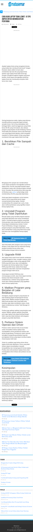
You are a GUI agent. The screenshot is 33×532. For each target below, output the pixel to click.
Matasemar (16, 526)
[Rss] (12, 528)
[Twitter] (15, 528)
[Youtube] (19, 528)
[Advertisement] (16, 48)
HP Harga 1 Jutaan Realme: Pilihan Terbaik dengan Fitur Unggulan (15, 448)
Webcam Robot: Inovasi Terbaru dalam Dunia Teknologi (14, 511)
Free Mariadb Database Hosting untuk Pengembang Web (14, 477)
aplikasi (14, 192)
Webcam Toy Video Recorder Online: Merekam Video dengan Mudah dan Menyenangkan (16, 442)
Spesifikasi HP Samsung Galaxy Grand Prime (12, 497)
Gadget (13, 24)
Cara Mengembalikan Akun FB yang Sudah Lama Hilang (15, 502)
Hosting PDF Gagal (5, 473)
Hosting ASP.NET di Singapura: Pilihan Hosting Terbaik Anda (16, 493)
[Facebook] (13, 528)
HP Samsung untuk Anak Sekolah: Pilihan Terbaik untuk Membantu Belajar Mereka (14, 415)
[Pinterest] (17, 528)
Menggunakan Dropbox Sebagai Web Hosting (12, 463)
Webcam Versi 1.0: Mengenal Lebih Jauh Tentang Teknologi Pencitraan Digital (16, 428)
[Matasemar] (16, 4)
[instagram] (20, 528)
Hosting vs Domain (5, 482)
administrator (6, 24)
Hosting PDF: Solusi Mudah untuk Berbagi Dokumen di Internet (16, 506)
